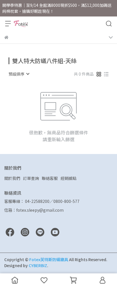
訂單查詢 (31, 178)
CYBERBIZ (38, 265)
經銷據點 (68, 178)
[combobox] (19, 74)
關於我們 (12, 178)
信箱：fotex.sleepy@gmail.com (34, 210)
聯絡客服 (50, 178)
